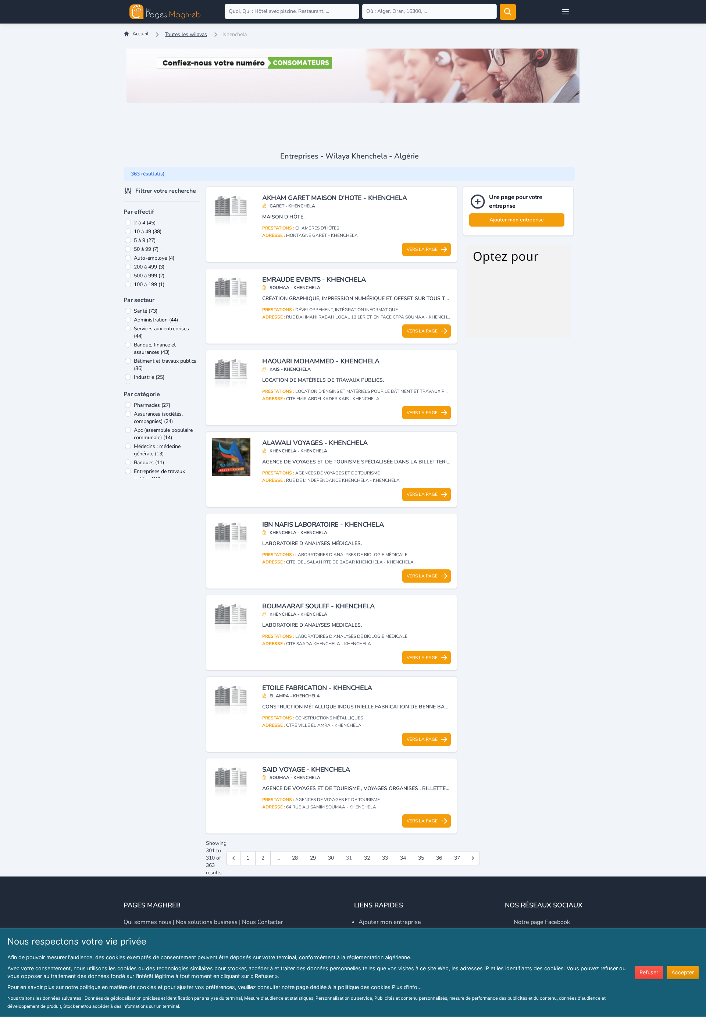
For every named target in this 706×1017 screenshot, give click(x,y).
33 (385, 857)
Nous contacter (262, 922)
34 (403, 857)
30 (331, 857)
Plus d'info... (407, 987)
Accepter (682, 972)
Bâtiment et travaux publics (165, 365)
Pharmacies (152, 405)
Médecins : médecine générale (157, 450)
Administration (156, 319)
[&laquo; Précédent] (233, 858)
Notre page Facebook (542, 922)
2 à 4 (145, 222)
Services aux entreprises (161, 332)
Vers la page (422, 249)
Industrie (149, 377)
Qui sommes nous (147, 922)
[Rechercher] (508, 12)
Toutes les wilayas (186, 34)
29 (313, 857)
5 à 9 (145, 240)
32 (367, 857)
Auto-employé (154, 258)
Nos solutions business (207, 922)
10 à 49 (147, 231)
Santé (145, 310)
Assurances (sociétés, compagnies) (158, 417)
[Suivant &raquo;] (473, 858)
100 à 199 (149, 284)
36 (439, 857)
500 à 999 (149, 275)
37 (457, 857)
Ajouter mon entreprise (516, 219)
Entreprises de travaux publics (159, 475)
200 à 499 (149, 266)
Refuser (648, 972)
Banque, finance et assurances (155, 348)
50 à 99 (146, 249)
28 (295, 857)
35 (421, 857)
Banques (149, 462)
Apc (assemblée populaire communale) (163, 434)
